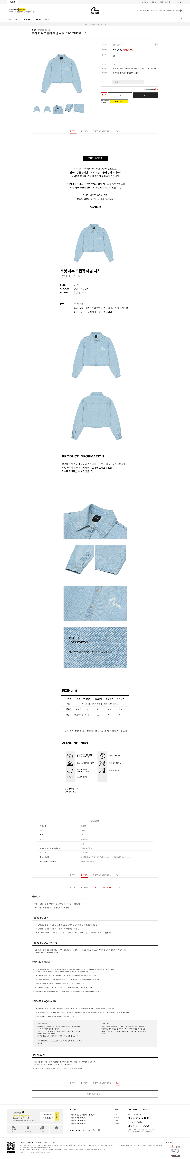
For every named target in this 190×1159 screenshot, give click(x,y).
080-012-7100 (138, 1118)
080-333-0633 (138, 1126)
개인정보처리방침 (41, 1142)
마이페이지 (171, 10)
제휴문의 (52, 1142)
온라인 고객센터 (134, 1114)
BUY (146, 95)
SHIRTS (103, 24)
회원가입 (146, 10)
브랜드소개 (145, 2)
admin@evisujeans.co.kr (43, 1147)
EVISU (12, 2)
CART (120, 95)
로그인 (139, 10)
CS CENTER (132, 1109)
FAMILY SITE (170, 1142)
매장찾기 (155, 2)
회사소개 (22, 1142)
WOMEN (92, 24)
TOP (98, 24)
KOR (179, 2)
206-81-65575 (120, 1145)
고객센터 (154, 10)
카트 (178, 10)
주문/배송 (162, 10)
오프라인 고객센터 (135, 1122)
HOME (86, 24)
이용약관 (30, 1142)
